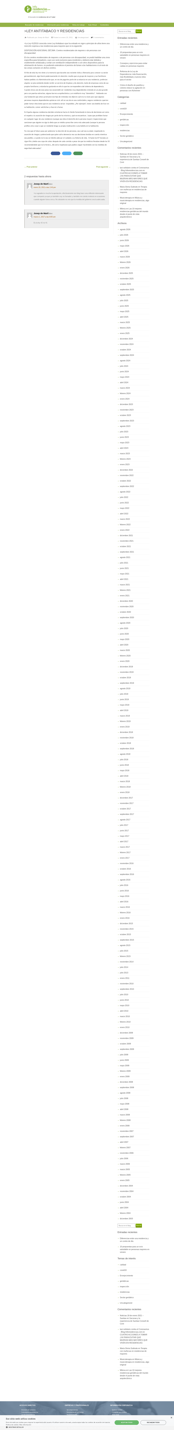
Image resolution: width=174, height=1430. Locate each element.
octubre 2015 (125, 934)
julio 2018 (124, 760)
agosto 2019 (125, 688)
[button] (58, 1427)
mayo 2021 (124, 574)
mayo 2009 (124, 1066)
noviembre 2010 (127, 984)
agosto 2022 (125, 492)
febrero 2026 (125, 262)
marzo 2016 (125, 907)
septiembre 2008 (127, 1087)
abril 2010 (124, 1011)
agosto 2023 (125, 426)
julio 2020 (124, 628)
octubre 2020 (125, 612)
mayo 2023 (124, 443)
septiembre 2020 (127, 617)
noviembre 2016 (127, 863)
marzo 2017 (125, 847)
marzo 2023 (125, 454)
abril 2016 (124, 902)
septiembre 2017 (127, 814)
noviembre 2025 (127, 279)
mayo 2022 (124, 508)
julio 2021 (124, 563)
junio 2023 (124, 437)
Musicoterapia (126, 198)
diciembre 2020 (126, 601)
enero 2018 (124, 792)
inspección (124, 125)
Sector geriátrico (127, 136)
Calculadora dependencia (29, 1412)
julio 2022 (124, 497)
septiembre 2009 (127, 1049)
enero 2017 (124, 858)
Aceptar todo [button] (127, 1422)
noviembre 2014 (127, 962)
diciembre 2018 (126, 732)
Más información (25, 1425)
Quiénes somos (117, 1410)
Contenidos (104, 25)
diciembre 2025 (126, 273)
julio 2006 (124, 1158)
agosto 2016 (125, 880)
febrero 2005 (125, 1175)
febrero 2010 (125, 1022)
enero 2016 (124, 918)
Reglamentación (72, 1415)
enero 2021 (124, 596)
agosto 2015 (125, 945)
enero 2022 (124, 530)
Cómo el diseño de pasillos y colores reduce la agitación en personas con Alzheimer (132, 88)
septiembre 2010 (127, 989)
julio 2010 (124, 995)
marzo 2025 (125, 322)
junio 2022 (124, 503)
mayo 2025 (124, 311)
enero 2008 (124, 1126)
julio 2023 (124, 432)
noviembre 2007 (127, 1131)
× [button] (171, 1418)
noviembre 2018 (127, 738)
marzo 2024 (125, 388)
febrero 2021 (125, 590)
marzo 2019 (125, 716)
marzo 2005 (125, 1169)
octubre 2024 (125, 350)
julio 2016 (124, 885)
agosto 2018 (125, 754)
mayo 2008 (124, 1104)
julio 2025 (124, 300)
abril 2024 (124, 382)
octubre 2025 (125, 284)
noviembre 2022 (127, 475)
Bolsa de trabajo (78, 25)
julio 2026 (124, 235)
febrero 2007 (125, 1148)
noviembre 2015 (127, 929)
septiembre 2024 (127, 355)
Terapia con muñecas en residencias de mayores (133, 189)
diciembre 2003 (126, 1219)
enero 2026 (124, 268)
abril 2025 (124, 317)
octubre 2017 (125, 809)
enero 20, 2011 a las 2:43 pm (45, 187)
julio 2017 (124, 825)
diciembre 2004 (126, 1186)
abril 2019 (124, 710)
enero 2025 (124, 333)
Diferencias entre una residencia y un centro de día (134, 45)
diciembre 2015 (126, 923)
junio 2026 (124, 240)
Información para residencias (58, 25)
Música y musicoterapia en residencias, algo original (134, 200)
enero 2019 (124, 727)
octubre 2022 (125, 481)
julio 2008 (124, 1098)
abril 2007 (124, 1142)
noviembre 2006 (127, 1153)
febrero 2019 (125, 721)
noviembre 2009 (127, 1038)
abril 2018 (124, 776)
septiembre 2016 (127, 874)
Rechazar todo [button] (153, 1422)
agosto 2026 (125, 229)
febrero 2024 (125, 393)
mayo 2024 (124, 377)
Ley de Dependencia (28, 1415)
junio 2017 (124, 831)
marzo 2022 (125, 519)
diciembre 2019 (126, 667)
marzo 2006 (125, 1164)
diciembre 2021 (126, 535)
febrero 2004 (125, 1213)
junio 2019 (124, 699)
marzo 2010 (125, 1016)
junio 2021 (124, 568)
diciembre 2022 (126, 470)
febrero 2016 (125, 913)
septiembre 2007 (127, 1137)
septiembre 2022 (127, 486)
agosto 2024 (125, 361)
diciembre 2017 (126, 798)
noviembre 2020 (127, 607)
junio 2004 (124, 1202)
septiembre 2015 (127, 940)
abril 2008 (124, 1109)
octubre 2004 (125, 1197)
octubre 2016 (125, 869)
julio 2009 (124, 1055)
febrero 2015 (125, 956)
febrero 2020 (125, 656)
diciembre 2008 (126, 1082)
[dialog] (87, 1422)
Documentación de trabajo (75, 1412)
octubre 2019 (125, 678)
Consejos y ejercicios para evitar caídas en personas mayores (133, 64)
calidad (123, 103)
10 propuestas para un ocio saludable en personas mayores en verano (134, 55)
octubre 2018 (125, 743)
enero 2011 (124, 978)
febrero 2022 (125, 525)
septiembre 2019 (127, 683)
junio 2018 (124, 765)
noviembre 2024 (127, 344)
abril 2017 (124, 842)
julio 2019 (124, 694)
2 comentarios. (98, 37)
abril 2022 (124, 514)
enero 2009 (124, 1076)
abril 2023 (124, 448)
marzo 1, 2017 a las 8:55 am (45, 217)
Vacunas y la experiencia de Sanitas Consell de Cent (134, 159)
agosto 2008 (125, 1093)
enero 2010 (124, 1027)
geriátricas (124, 120)
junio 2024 (124, 372)
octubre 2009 (125, 1044)
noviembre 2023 (127, 410)
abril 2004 (124, 1208)
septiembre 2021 (127, 552)
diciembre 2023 (126, 404)
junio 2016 (124, 891)
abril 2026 (124, 251)
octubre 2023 (125, 415)
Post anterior (30, 167)
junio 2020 (124, 634)
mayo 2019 (124, 705)
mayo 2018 (124, 770)
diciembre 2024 (126, 339)
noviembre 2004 (127, 1191)
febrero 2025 (125, 328)
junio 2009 (124, 1060)
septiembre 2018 (127, 749)
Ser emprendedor (72, 1410)
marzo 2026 (125, 257)
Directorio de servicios (28, 1410)
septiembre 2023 (127, 421)
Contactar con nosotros (119, 1412)
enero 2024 (124, 399)
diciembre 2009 (126, 1033)
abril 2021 (124, 579)
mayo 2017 (124, 836)
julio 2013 (124, 973)
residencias (125, 130)
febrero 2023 (125, 459)
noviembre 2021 (127, 541)
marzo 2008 (125, 1115)
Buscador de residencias (34, 25)
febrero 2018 (125, 787)
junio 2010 (124, 1000)
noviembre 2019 (127, 672)
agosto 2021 (125, 557)
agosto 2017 (125, 820)
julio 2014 (124, 967)
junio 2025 (124, 306)
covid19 (123, 109)
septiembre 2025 (127, 290)
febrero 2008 (125, 1120)
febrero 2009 (125, 1071)
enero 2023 (124, 464)
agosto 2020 (125, 623)
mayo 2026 (124, 246)
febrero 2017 (125, 852)
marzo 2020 (125, 650)
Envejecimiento (126, 114)
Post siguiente (103, 167)
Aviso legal (115, 1415)
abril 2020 (124, 645)
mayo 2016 (124, 896)
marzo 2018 (125, 781)
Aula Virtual (92, 25)
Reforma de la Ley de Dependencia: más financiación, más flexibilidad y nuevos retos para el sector (133, 75)
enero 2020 (124, 661)
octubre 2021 (125, 546)
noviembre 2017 (127, 803)
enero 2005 (124, 1180)
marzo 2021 (125, 585)
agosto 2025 (125, 295)
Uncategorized (83, 37)
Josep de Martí (43, 37)
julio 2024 (124, 366)
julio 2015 (124, 951)
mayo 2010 (124, 1005)
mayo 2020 (124, 639)
